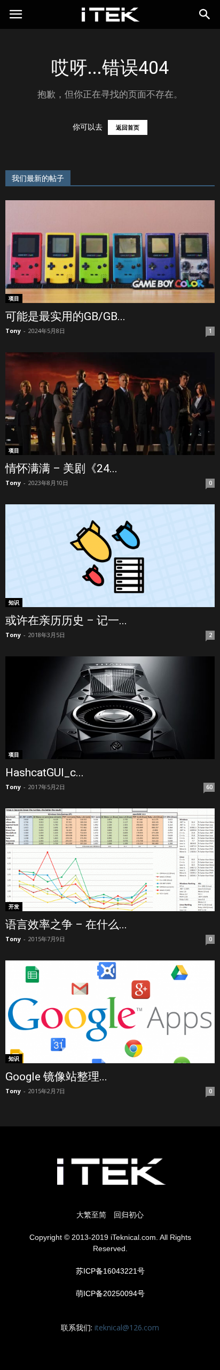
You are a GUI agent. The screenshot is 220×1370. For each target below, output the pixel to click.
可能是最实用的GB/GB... (65, 316)
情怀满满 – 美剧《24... (61, 468)
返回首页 (127, 127)
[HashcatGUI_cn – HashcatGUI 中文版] (110, 707)
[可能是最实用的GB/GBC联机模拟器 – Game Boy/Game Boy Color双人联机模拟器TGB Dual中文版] (110, 251)
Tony (13, 331)
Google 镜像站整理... (56, 1076)
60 (209, 787)
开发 (14, 906)
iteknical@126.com (127, 1327)
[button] (205, 14)
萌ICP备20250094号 (110, 1293)
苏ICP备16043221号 (110, 1271)
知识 (14, 602)
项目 (14, 298)
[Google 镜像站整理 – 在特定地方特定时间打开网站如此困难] (110, 1011)
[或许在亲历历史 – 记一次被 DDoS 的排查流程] (110, 555)
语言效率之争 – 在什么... (66, 924)
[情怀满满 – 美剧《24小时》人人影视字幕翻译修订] (110, 403)
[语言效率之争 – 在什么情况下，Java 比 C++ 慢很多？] (110, 859)
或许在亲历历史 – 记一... (66, 620)
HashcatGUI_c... (44, 772)
